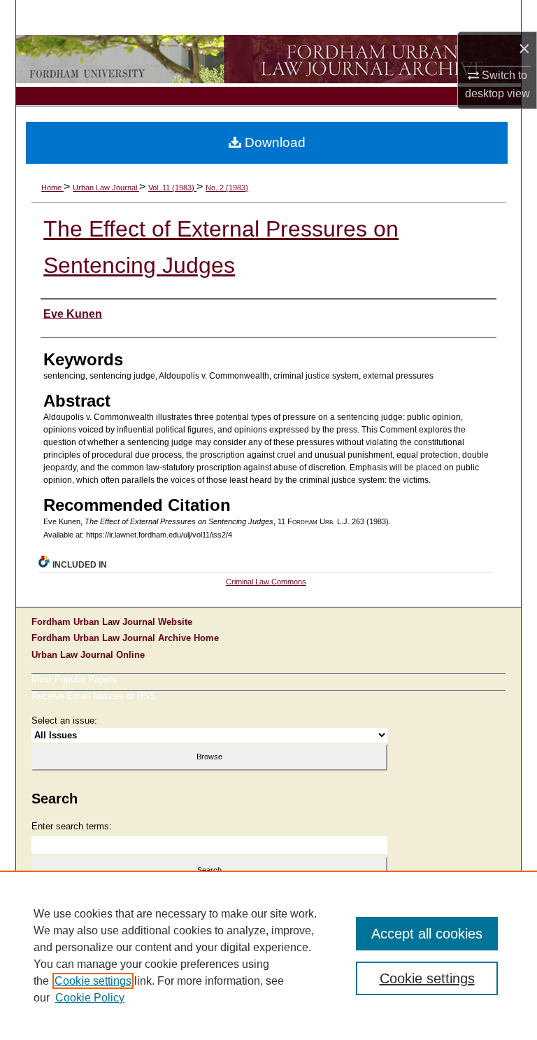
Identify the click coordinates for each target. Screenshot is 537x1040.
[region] (268, 955)
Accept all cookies (426, 933)
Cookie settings (93, 981)
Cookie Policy (89, 998)
